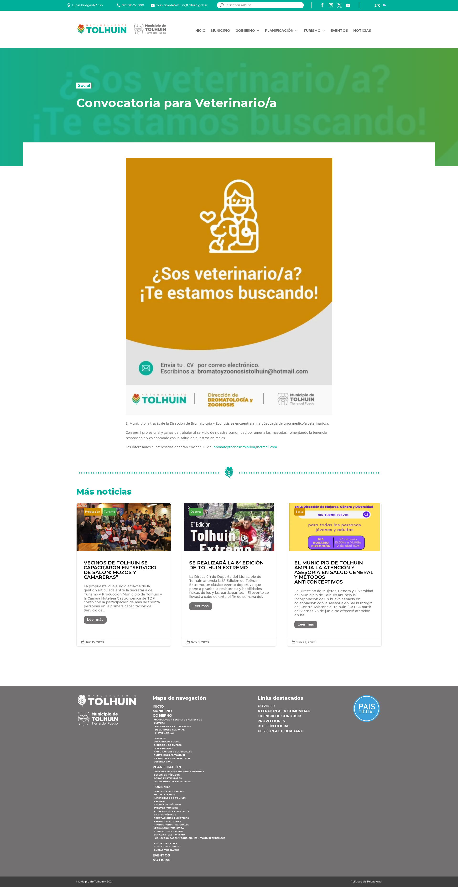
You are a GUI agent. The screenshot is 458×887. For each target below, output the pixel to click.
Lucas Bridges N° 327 (87, 5)
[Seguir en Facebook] (322, 5)
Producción (92, 512)
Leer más (95, 619)
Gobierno (245, 31)
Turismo (312, 31)
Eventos (339, 31)
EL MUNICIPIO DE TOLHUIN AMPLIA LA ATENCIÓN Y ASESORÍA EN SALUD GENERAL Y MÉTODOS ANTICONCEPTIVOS (334, 574)
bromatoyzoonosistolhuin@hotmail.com (245, 447)
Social (84, 85)
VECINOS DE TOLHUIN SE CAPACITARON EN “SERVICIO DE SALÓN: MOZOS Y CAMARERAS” (124, 574)
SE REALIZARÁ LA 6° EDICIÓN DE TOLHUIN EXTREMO (229, 574)
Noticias (362, 31)
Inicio (200, 31)
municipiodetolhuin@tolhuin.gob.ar (182, 5)
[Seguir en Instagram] (331, 5)
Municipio (220, 31)
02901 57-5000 (133, 5)
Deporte (196, 512)
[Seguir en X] (339, 5)
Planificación (279, 31)
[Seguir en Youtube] (348, 5)
